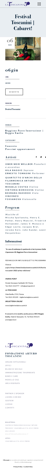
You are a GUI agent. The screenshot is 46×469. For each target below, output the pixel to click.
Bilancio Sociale (14, 369)
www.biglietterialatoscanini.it (16, 305)
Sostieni (9, 401)
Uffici (8, 365)
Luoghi (9, 404)
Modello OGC (12, 380)
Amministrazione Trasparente (20, 373)
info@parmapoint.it (28, 286)
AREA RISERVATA (12, 383)
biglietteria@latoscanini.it (29, 297)
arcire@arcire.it (10, 320)
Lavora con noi (13, 397)
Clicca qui (6, 460)
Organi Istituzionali (15, 362)
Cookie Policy (28, 467)
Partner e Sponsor (14, 393)
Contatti (9, 408)
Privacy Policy (18, 467)
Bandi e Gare (11, 376)
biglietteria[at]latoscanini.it (16, 434)
